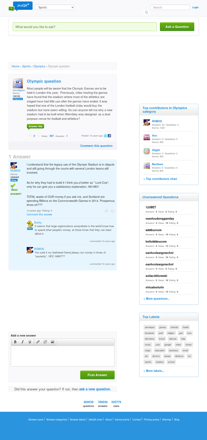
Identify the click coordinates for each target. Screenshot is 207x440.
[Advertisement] (82, 52)
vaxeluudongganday (160, 218)
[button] (15, 342)
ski (146, 356)
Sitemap (166, 419)
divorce (156, 356)
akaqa (167, 356)
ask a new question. (95, 389)
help (183, 338)
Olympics (39, 66)
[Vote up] (30, 135)
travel (162, 338)
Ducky (38, 222)
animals (174, 327)
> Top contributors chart (160, 179)
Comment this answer (39, 214)
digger (156, 150)
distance (179, 356)
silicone (172, 338)
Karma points (122, 419)
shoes (189, 344)
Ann (154, 135)
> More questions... (157, 298)
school (171, 361)
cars (157, 344)
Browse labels (78, 419)
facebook (149, 333)
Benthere (157, 164)
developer (150, 327)
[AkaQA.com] (20, 6)
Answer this (35, 126)
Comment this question (96, 146)
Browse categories (56, 419)
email (185, 350)
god (181, 333)
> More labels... (154, 371)
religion (171, 333)
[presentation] (15, 342)
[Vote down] (38, 135)
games (162, 327)
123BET (151, 207)
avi (189, 356)
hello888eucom (156, 241)
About (108, 419)
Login (195, 7)
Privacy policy (151, 419)
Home (15, 66)
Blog (176, 419)
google (168, 344)
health (186, 327)
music (148, 344)
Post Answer (97, 374)
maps (147, 350)
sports (148, 361)
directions (149, 338)
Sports (26, 66)
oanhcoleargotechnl (159, 253)
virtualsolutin (155, 287)
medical (159, 361)
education (160, 350)
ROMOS (15, 170)
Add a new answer (23, 335)
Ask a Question (177, 26)
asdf (161, 333)
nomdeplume (20, 90)
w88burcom (154, 230)
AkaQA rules (95, 419)
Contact (136, 419)
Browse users (36, 419)
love (189, 333)
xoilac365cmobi (156, 276)
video (178, 344)
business (173, 350)
